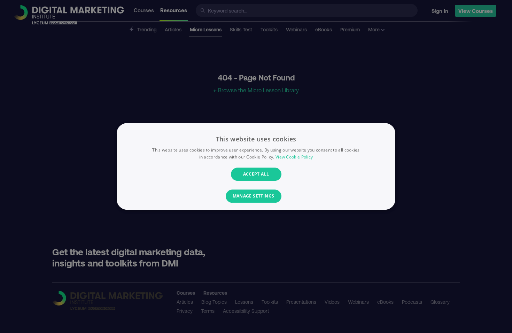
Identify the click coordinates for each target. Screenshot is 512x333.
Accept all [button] (256, 174)
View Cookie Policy (294, 157)
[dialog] (256, 166)
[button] (256, 196)
